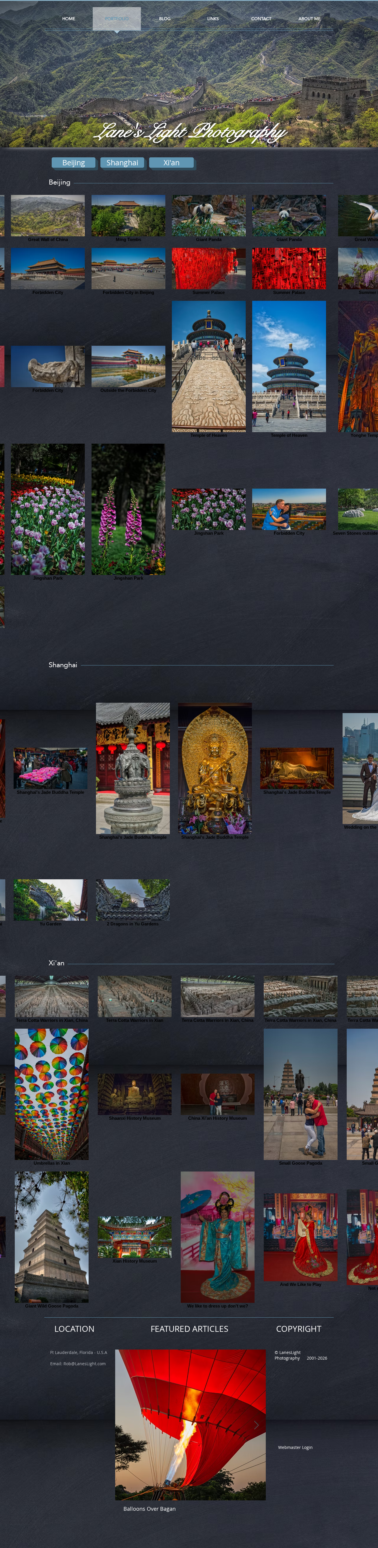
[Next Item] (256, 1425)
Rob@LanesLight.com (84, 1363)
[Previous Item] (124, 1425)
